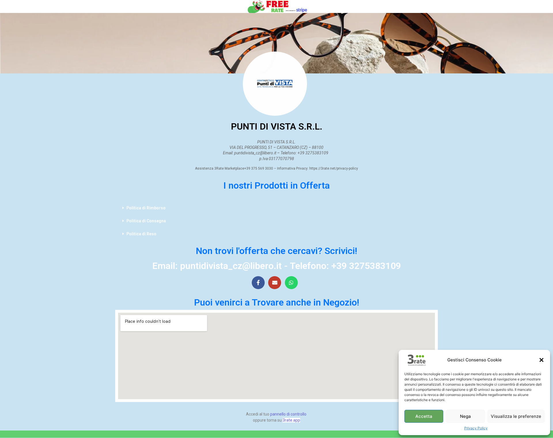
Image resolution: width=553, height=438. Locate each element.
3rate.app (291, 420)
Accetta (423, 416)
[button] (541, 360)
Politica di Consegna (146, 221)
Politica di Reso (141, 234)
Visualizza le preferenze (516, 416)
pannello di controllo (288, 414)
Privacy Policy (476, 428)
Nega (465, 416)
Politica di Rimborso (146, 208)
